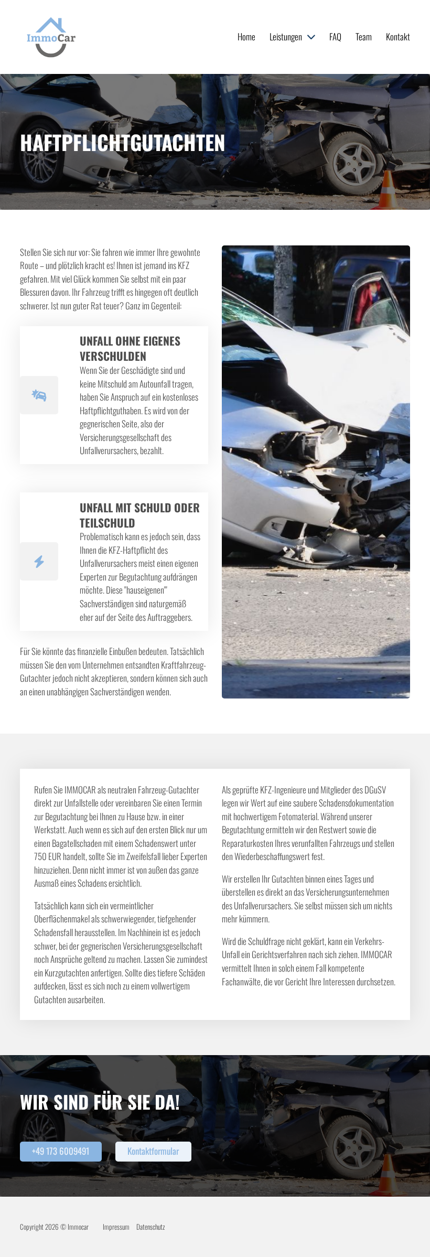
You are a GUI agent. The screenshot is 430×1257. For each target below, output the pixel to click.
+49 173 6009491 (60, 1150)
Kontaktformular (153, 1150)
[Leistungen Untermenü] (311, 37)
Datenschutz (150, 1226)
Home (246, 36)
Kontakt (398, 36)
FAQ (335, 36)
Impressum (116, 1226)
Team (364, 36)
